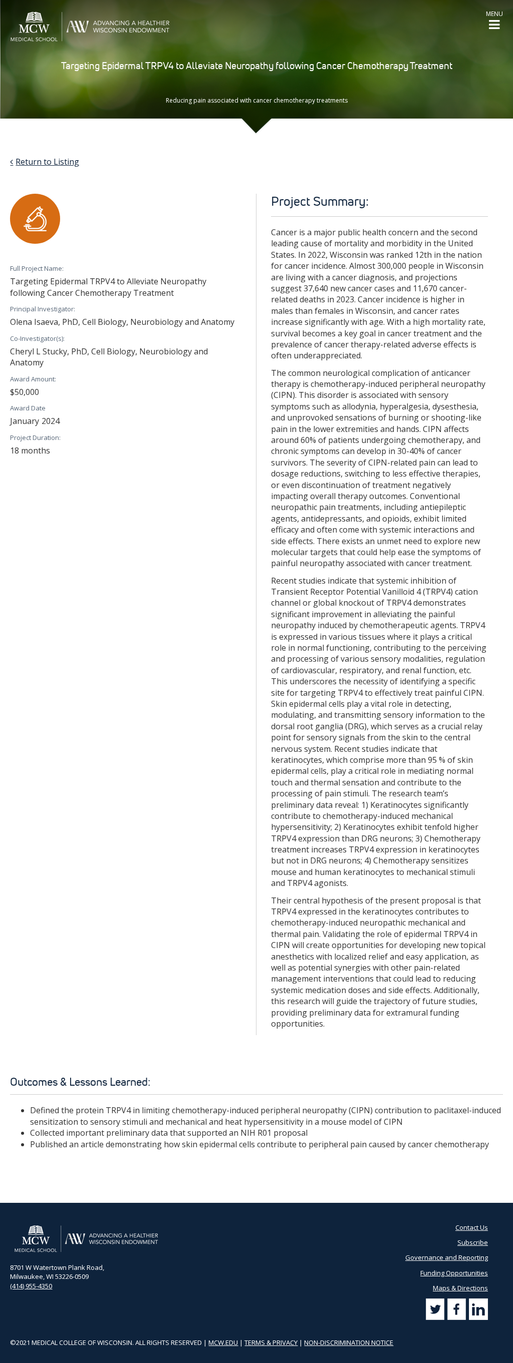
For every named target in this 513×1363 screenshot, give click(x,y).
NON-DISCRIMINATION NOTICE (348, 1342)
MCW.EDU (223, 1342)
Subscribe (472, 1242)
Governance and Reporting (446, 1257)
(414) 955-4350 (31, 1285)
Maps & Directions (460, 1287)
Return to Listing (47, 161)
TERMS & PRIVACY (271, 1342)
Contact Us (471, 1227)
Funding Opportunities (454, 1272)
